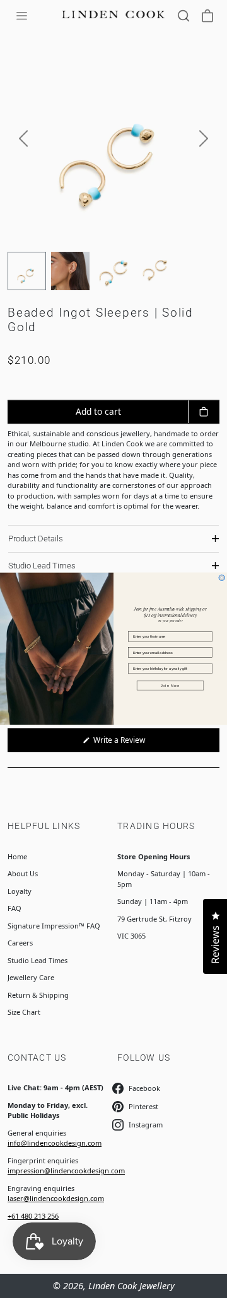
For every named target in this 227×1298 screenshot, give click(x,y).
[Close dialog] (221, 577)
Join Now (170, 685)
